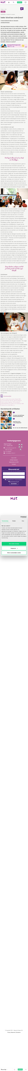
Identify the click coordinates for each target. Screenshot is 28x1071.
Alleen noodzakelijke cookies (14, 552)
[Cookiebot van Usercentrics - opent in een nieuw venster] (20, 517)
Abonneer (19, 2)
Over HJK (13, 457)
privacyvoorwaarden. (18, 479)
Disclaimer (18, 1032)
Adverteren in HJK (13, 462)
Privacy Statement (11, 1032)
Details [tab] (14, 520)
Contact (14, 464)
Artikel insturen (14, 460)
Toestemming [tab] (5, 520)
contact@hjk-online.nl (10, 453)
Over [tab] (23, 520)
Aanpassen (13, 548)
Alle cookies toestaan (14, 543)
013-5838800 (8, 451)
